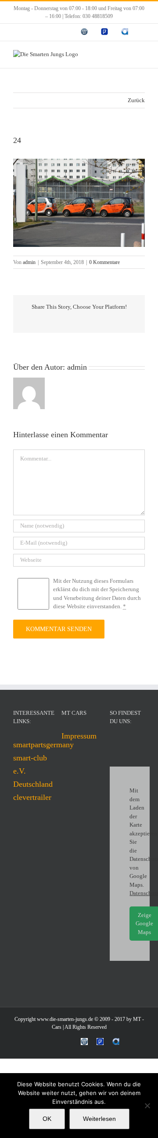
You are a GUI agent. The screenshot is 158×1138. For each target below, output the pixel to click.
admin (29, 262)
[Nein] (147, 1105)
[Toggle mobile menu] (141, 54)
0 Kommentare (104, 262)
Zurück (136, 100)
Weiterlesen (99, 1118)
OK (47, 1118)
